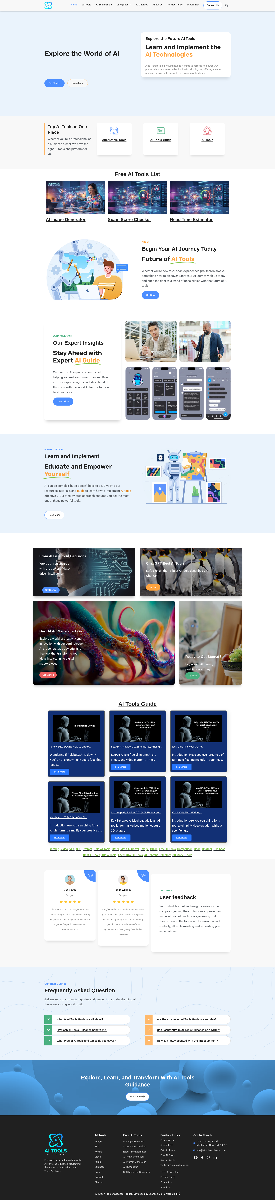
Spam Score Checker (129, 219)
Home (74, 4)
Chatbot (99, 1182)
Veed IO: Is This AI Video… (187, 812)
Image (98, 1141)
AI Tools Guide (104, 4)
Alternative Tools (114, 139)
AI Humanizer (130, 1166)
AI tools (126, 491)
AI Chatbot (142, 4)
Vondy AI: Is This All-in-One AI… (68, 817)
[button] (123, 4)
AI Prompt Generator (134, 1161)
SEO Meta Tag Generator (136, 1172)
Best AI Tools (167, 1160)
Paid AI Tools (167, 1150)
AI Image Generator (66, 219)
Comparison (167, 1140)
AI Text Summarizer (133, 1156)
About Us (158, 4)
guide (81, 491)
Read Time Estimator (191, 219)
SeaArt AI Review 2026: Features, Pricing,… (136, 746)
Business (100, 1166)
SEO (97, 1146)
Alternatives (166, 1145)
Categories (122, 4)
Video (98, 1156)
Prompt (99, 1177)
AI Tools (86, 4)
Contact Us (213, 5)
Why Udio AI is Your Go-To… (187, 746)
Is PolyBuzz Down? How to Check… (70, 746)
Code (97, 1172)
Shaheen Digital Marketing (163, 1193)
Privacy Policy (174, 4)
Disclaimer (193, 4)
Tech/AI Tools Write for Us (174, 1165)
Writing (98, 1151)
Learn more (59, 771)
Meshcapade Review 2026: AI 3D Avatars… (136, 812)
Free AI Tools (167, 1155)
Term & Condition (169, 1172)
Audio (98, 1161)
